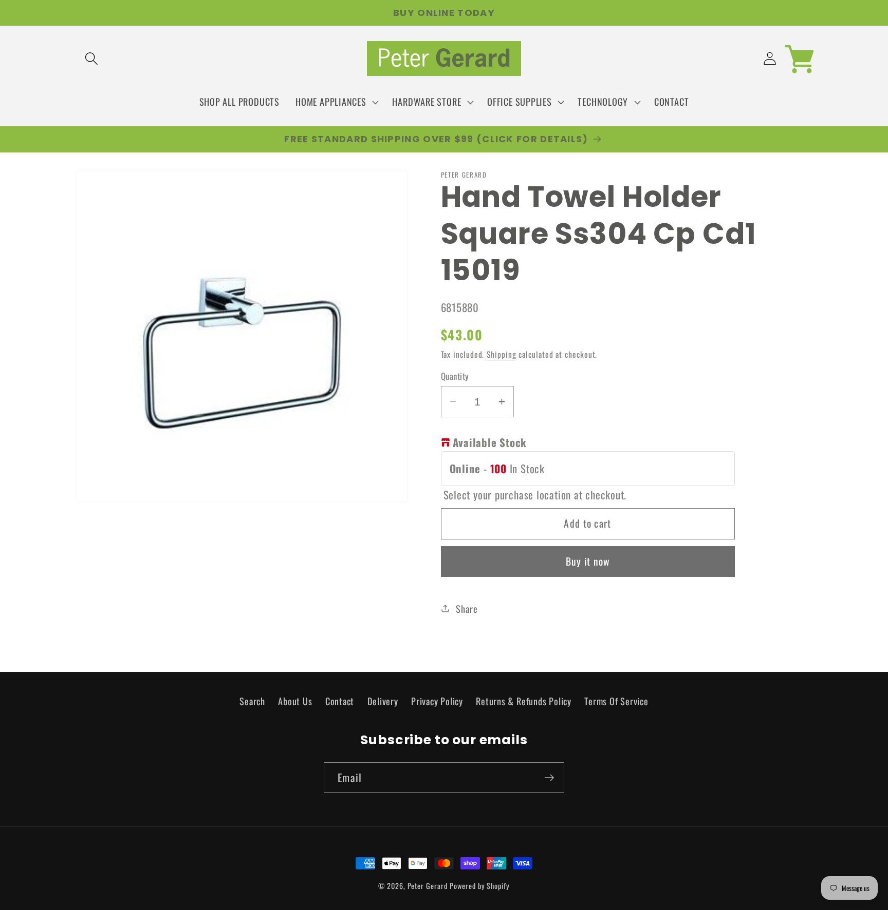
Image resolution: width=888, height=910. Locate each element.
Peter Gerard (428, 885)
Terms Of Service (616, 701)
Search (252, 701)
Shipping (501, 353)
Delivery (382, 701)
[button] (91, 58)
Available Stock (490, 442)
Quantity (455, 376)
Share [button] (466, 608)
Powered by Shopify (479, 885)
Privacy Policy (437, 701)
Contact (339, 701)
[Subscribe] (549, 777)
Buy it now (588, 561)
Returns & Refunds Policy (523, 701)
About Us (295, 701)
